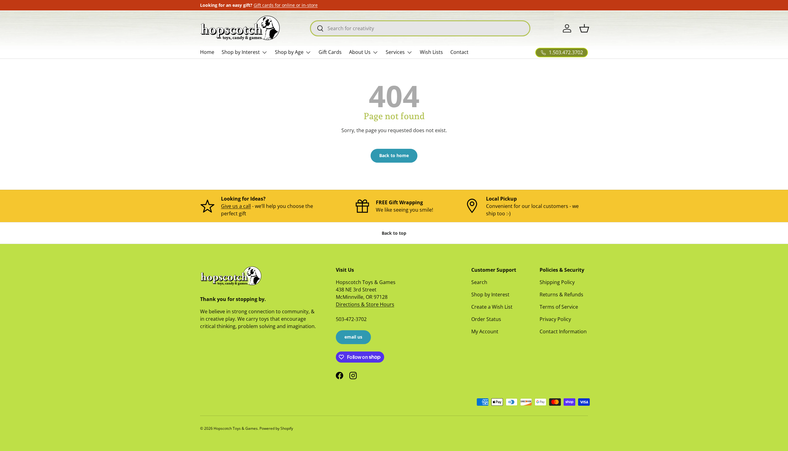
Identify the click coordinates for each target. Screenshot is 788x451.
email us (353, 337)
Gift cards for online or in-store (286, 5)
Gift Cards (330, 52)
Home (207, 52)
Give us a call (236, 206)
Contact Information (563, 331)
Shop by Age (289, 52)
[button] (584, 28)
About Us (360, 52)
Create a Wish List (492, 306)
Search (479, 282)
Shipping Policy (557, 282)
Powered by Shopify (276, 428)
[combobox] (420, 28)
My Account (484, 331)
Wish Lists (431, 52)
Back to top (394, 233)
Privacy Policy (555, 319)
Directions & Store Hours (365, 304)
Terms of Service (559, 306)
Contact (459, 52)
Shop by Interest (241, 52)
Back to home (394, 155)
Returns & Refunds (561, 294)
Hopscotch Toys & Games (236, 428)
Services (395, 52)
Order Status (486, 319)
